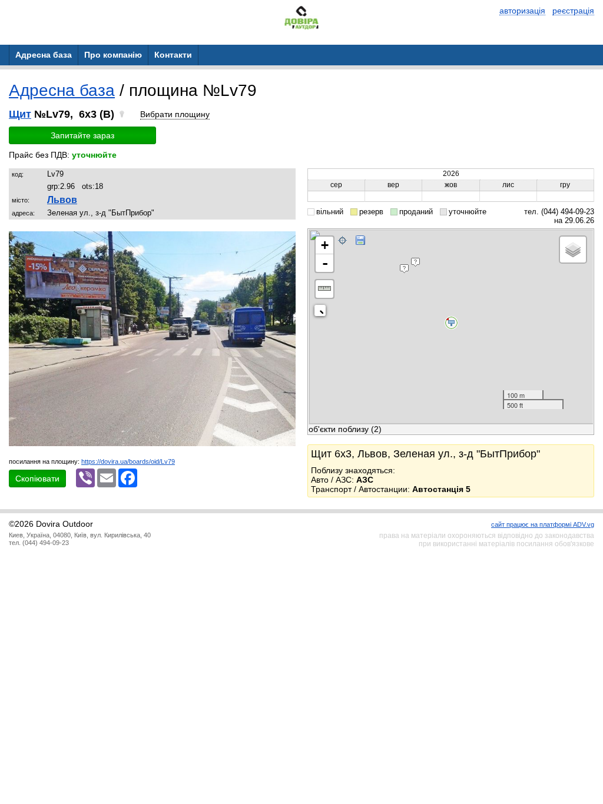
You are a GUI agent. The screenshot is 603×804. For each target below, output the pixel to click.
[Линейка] (324, 289)
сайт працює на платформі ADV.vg (542, 524)
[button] (285, 241)
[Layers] (573, 250)
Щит (20, 114)
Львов (62, 200)
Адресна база (62, 90)
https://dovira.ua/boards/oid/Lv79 (128, 461)
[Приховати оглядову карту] (322, 312)
